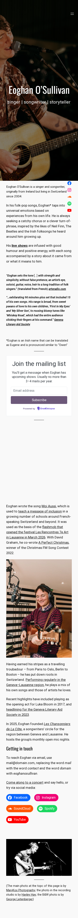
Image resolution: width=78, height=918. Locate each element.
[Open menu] (72, 13)
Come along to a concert (24, 782)
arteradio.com (57, 289)
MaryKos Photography (20, 890)
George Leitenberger (19, 899)
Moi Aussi (49, 506)
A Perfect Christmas (53, 542)
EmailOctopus (47, 409)
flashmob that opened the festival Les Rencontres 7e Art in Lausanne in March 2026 (37, 532)
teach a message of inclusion (40, 511)
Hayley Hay (29, 894)
